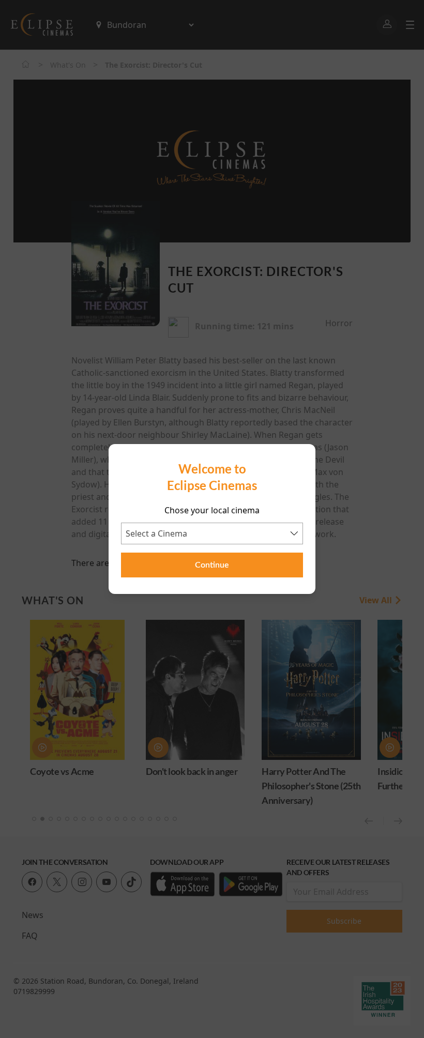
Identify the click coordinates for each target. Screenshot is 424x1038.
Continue (212, 565)
